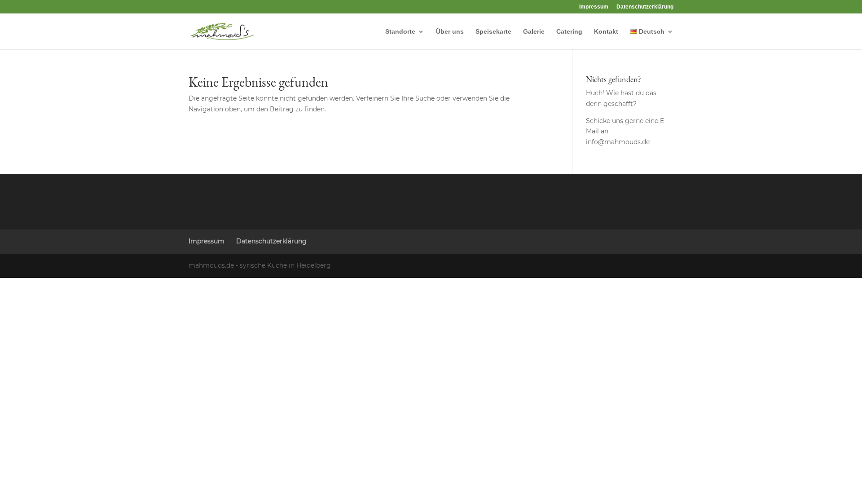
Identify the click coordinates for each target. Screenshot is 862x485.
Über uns (450, 31)
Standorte (400, 31)
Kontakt (606, 31)
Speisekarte (493, 31)
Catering (569, 31)
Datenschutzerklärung (644, 7)
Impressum (593, 7)
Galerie (534, 31)
